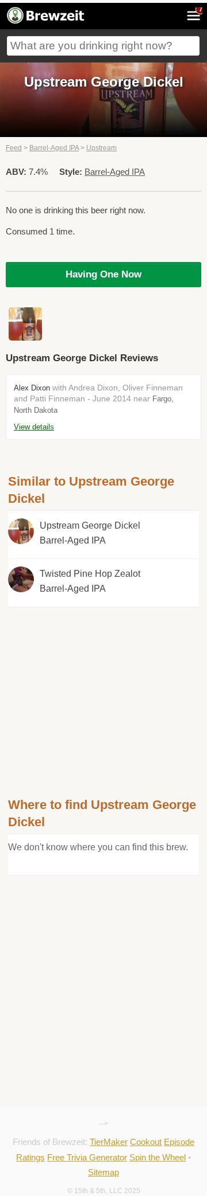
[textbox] (103, 46)
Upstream (101, 148)
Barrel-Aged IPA (54, 148)
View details (34, 427)
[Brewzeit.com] (46, 22)
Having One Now (103, 274)
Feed (14, 148)
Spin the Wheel (157, 1157)
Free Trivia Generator (87, 1157)
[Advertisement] (103, 687)
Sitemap (103, 1172)
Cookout (146, 1142)
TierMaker (109, 1142)
